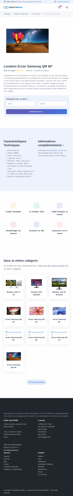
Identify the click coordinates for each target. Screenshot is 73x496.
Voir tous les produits (36, 382)
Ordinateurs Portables (45, 464)
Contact (6, 464)
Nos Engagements (44, 437)
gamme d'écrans (57, 150)
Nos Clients (42, 434)
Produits (6, 456)
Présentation (42, 432)
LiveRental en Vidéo (45, 424)
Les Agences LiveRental (46, 426)
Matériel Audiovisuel (21, 14)
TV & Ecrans (36, 14)
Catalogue (7, 14)
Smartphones (42, 469)
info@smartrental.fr (63, 1)
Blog (5, 461)
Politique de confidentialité (13, 469)
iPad (39, 459)
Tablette (40, 456)
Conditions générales (11, 467)
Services (7, 459)
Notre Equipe (42, 429)
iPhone (40, 472)
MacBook (41, 467)
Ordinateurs (42, 461)
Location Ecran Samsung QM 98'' (28, 66)
